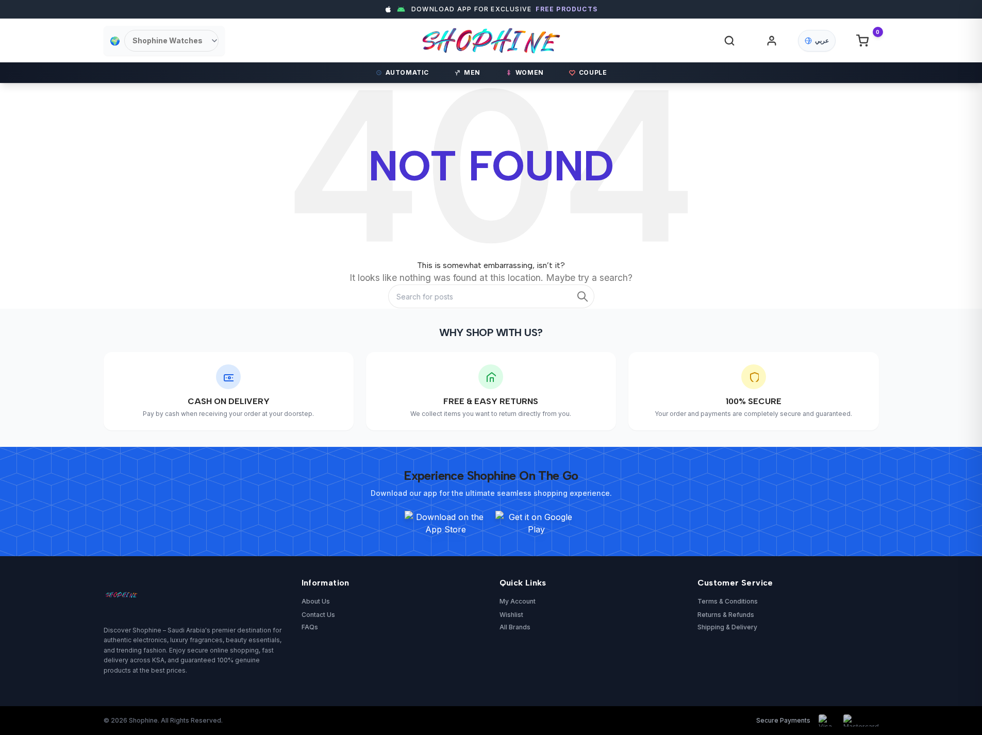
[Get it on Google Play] (536, 523)
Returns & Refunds (725, 615)
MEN (472, 72)
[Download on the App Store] (446, 523)
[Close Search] (670, 48)
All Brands (515, 627)
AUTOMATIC (407, 72)
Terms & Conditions (727, 601)
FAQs (310, 627)
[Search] (729, 41)
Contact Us (318, 615)
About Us (316, 601)
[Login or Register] (772, 41)
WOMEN (529, 72)
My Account (518, 601)
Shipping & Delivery (727, 627)
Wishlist (511, 615)
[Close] (693, 269)
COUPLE (593, 72)
